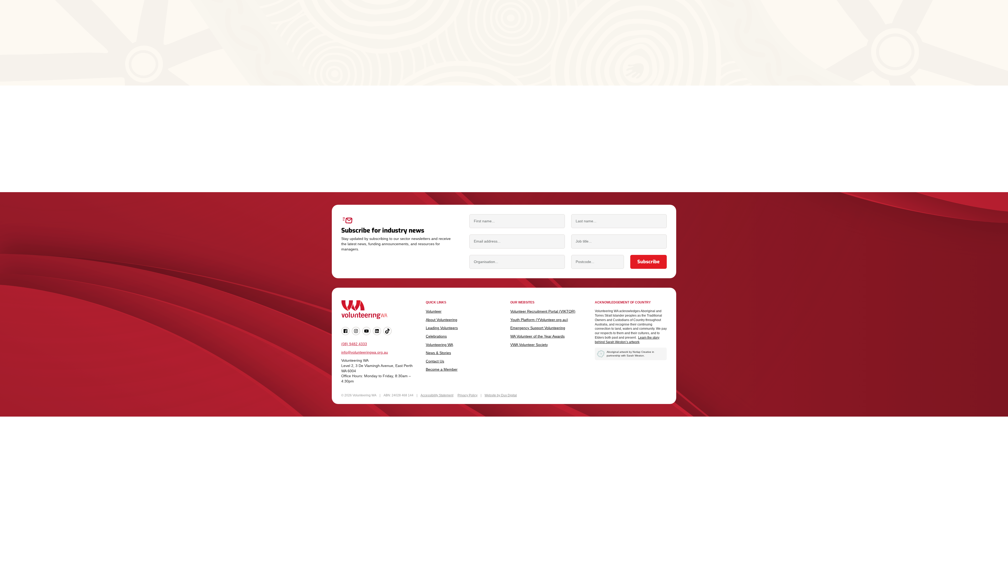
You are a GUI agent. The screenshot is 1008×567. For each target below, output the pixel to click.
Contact (642, 18)
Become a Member (442, 369)
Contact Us (435, 361)
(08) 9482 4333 (354, 344)
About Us (581, 18)
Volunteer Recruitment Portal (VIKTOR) (542, 311)
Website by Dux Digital (501, 395)
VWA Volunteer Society (529, 345)
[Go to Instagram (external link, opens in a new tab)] (356, 331)
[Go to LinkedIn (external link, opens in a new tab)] (377, 331)
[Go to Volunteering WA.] (351, 45)
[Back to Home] (352, 18)
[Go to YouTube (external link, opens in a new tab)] (366, 331)
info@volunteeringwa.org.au (364, 352)
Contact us (409, 159)
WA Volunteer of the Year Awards (537, 336)
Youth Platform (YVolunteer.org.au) (539, 320)
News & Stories (622, 18)
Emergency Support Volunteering (537, 328)
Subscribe (648, 262)
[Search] (673, 18)
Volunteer (415, 18)
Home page (368, 159)
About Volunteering (457, 18)
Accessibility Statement (437, 395)
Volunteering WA (439, 345)
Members (659, 18)
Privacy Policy (467, 395)
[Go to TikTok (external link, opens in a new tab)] (387, 331)
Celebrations (552, 18)
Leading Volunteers (508, 18)
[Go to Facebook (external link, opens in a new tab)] (345, 331)
